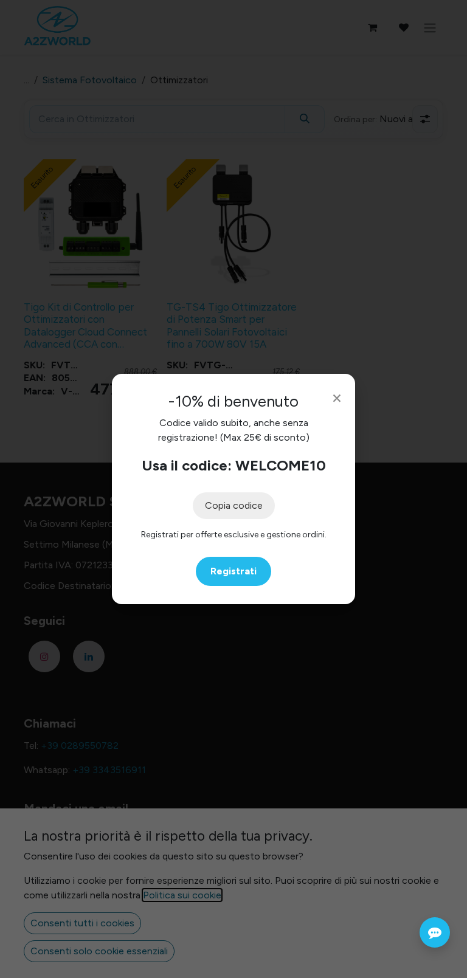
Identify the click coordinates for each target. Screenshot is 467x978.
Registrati (233, 571)
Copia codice (234, 505)
